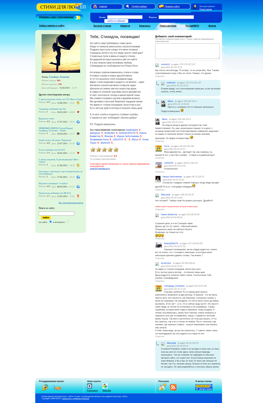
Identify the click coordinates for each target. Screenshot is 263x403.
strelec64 (105, 142)
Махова (109, 136)
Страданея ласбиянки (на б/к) (52, 109)
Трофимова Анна (99, 139)
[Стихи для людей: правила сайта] (160, 6)
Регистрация (205, 9)
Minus (135, 139)
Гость (166, 146)
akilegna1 (95, 133)
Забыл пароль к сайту (51, 25)
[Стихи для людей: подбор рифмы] (127, 6)
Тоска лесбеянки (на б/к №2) (52, 150)
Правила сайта (172, 6)
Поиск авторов (168, 26)
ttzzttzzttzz (110, 133)
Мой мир (107, 390)
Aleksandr (165, 194)
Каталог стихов (102, 26)
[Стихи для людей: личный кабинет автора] (195, 6)
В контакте (92, 390)
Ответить (159, 76)
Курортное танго (46, 118)
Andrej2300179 (127, 133)
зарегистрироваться (100, 168)
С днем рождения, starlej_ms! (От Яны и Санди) (61, 99)
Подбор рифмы (139, 6)
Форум (212, 26)
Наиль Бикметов (169, 214)
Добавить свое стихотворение (56, 17)
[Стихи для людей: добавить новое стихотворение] (77, 17)
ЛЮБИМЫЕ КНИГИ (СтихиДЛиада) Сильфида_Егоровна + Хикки (56, 129)
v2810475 (118, 139)
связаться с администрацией (75, 398)
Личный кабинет (207, 6)
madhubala (132, 130)
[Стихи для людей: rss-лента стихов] (163, 390)
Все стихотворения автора (71, 203)
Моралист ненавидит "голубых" (53, 183)
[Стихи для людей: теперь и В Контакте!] (89, 388)
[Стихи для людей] (61, 11)
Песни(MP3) (192, 26)
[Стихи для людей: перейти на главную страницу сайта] (93, 6)
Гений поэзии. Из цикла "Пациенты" (55, 140)
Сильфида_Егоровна (59, 77)
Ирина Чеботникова (128, 136)
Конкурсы (144, 26)
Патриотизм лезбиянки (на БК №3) (55, 193)
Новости (125, 26)
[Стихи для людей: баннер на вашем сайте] (203, 389)
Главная (103, 6)
